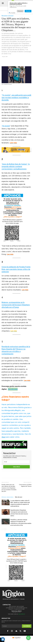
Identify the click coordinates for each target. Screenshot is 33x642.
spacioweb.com (22, 614)
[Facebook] (8, 62)
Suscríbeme (26, 626)
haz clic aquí (13, 389)
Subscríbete (16, 467)
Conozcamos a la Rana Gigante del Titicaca (25, 485)
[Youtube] (24, 631)
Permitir (28, 11)
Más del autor (18, 497)
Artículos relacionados (7, 497)
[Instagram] (12, 631)
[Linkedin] (19, 62)
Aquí (3, 437)
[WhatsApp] (15, 62)
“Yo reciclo (6, 126)
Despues (20, 11)
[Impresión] (23, 62)
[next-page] (5, 529)
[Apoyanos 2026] (16, 581)
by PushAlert (12, 12)
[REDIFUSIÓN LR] (16, 445)
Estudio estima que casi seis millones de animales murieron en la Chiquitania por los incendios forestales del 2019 (9, 488)
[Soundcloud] (16, 631)
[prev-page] (3, 529)
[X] (12, 62)
